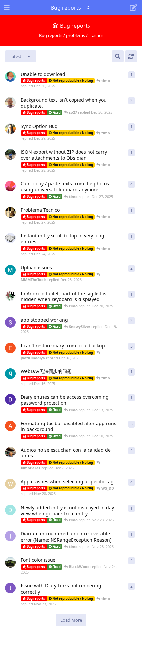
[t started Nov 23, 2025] (10, 588)
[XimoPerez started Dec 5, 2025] (10, 452)
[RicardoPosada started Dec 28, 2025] (10, 154)
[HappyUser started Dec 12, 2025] (10, 399)
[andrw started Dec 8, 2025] (10, 426)
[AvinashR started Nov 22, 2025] (10, 562)
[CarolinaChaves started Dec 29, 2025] (10, 128)
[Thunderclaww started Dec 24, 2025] (10, 238)
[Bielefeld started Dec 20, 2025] (10, 296)
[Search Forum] (118, 56)
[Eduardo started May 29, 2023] (10, 348)
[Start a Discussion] (133, 7)
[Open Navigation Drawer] (6, 7)
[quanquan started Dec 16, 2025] (10, 373)
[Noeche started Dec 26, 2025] (10, 212)
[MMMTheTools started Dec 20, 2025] (10, 270)
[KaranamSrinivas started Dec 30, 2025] (10, 76)
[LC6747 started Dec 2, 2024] (10, 186)
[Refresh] (131, 56)
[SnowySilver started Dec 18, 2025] (10, 322)
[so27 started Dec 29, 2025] (10, 102)
